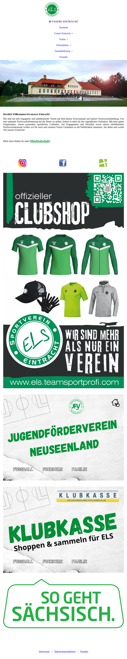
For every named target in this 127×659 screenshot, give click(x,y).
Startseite (63, 27)
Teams (62, 39)
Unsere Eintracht (62, 33)
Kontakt (64, 57)
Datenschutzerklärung (65, 651)
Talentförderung (62, 51)
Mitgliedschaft (40, 141)
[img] (63, 9)
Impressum (44, 651)
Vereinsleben (62, 45)
